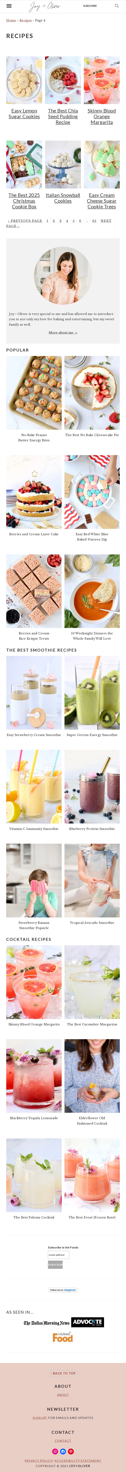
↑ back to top (63, 1373)
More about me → (63, 332)
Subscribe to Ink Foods (63, 1247)
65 (94, 221)
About (63, 1395)
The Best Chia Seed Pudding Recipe (63, 116)
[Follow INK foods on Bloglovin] (63, 1291)
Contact (63, 1441)
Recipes (26, 20)
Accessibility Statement (78, 1460)
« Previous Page (25, 221)
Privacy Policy (38, 1460)
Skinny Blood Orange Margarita (102, 116)
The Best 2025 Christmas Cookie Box (24, 200)
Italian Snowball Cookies (63, 198)
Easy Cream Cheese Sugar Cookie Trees (102, 200)
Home (11, 20)
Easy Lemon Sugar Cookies (24, 113)
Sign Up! (40, 1418)
